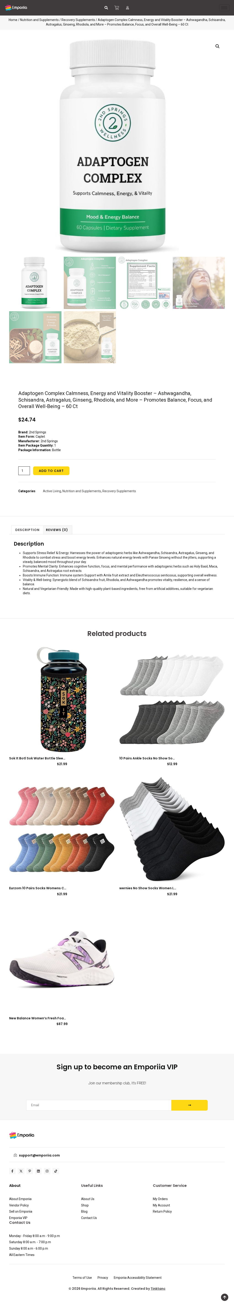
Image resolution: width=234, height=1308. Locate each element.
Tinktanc (158, 1288)
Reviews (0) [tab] (57, 530)
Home (13, 20)
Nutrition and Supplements (39, 20)
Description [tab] (27, 530)
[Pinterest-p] (30, 1171)
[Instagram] (47, 1171)
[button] (106, 7)
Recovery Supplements (78, 20)
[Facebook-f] (12, 1171)
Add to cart (51, 470)
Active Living (52, 491)
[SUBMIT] (189, 1105)
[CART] (116, 7)
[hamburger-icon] (224, 8)
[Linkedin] (38, 1171)
